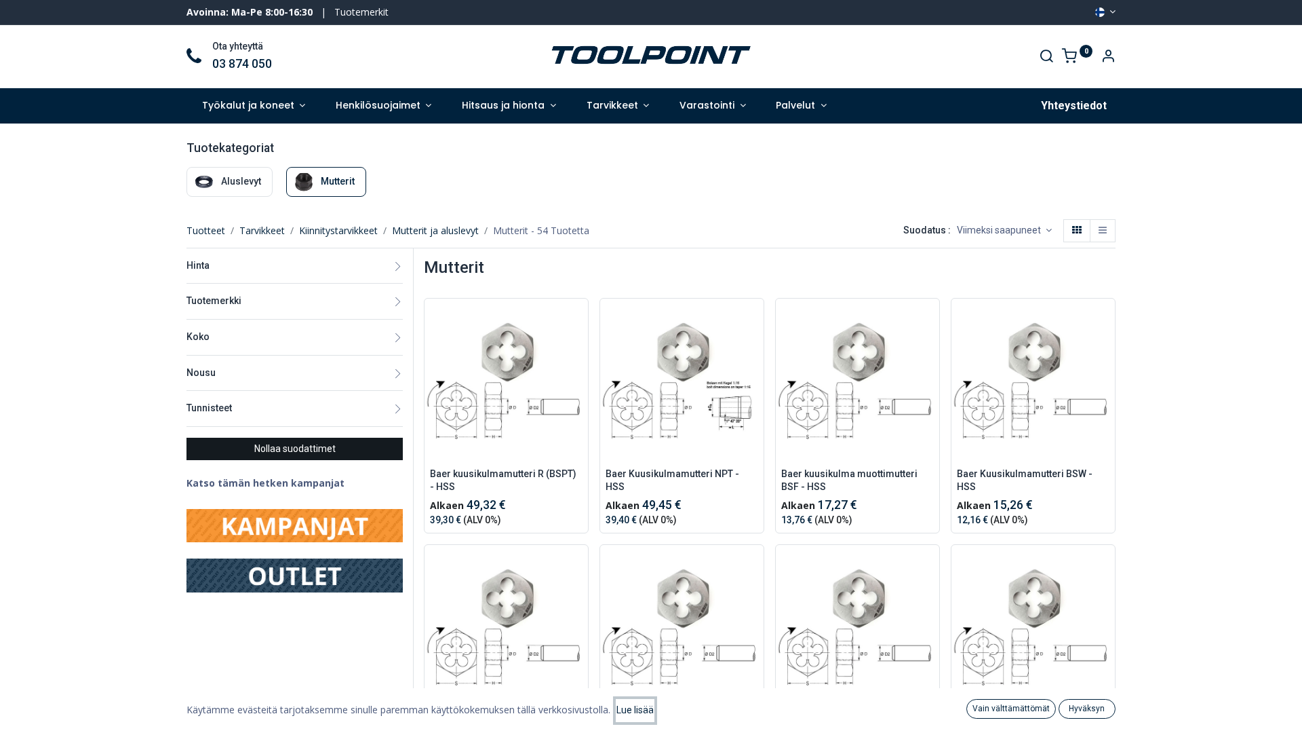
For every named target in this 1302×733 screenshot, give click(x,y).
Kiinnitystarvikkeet (338, 230)
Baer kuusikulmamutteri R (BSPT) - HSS (503, 480)
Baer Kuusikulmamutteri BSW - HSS (1024, 480)
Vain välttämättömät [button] (1011, 708)
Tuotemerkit (361, 11)
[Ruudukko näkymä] (1076, 230)
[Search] (1046, 57)
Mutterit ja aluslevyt (435, 230)
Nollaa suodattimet (295, 448)
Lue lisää (635, 709)
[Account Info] (1108, 57)
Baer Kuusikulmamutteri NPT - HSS (672, 480)
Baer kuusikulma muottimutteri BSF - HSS (849, 480)
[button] (1004, 230)
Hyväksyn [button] (1087, 708)
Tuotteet (205, 230)
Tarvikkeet (262, 230)
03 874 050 (242, 64)
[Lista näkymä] (1103, 230)
